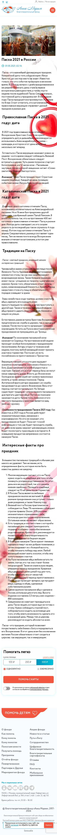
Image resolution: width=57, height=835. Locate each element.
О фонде (7, 729)
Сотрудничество (39, 742)
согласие (14, 825)
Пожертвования (10, 764)
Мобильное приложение (36, 774)
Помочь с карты (29, 679)
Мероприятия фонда (13, 772)
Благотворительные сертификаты (41, 755)
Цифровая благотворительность (42, 748)
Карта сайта (28, 830)
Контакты (35, 768)
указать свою (48, 657)
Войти (40, 1)
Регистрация (50, 1)
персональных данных (39, 689)
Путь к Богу (36, 738)
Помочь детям (17, 713)
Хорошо (48, 825)
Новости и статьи (40, 734)
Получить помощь (11, 751)
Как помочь (8, 734)
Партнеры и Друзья (12, 768)
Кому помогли (9, 742)
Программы (8, 755)
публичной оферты (37, 687)
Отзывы (34, 760)
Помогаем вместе (11, 747)
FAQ (32, 764)
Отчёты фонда (10, 759)
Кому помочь (9, 738)
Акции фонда (37, 729)
